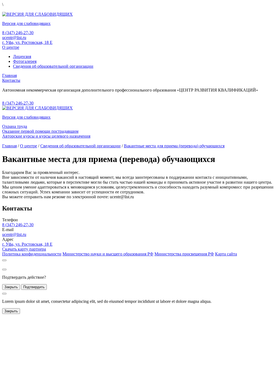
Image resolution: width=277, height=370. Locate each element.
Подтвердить (34, 287)
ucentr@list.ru (14, 37)
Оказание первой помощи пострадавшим (40, 131)
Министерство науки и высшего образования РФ (107, 254)
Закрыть (11, 287)
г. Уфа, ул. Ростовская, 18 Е (27, 42)
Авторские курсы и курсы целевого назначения (46, 136)
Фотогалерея (25, 61)
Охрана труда (14, 126)
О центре (10, 47)
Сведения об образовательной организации (53, 66)
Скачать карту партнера (24, 249)
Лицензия (22, 56)
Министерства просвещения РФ (184, 254)
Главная (9, 75)
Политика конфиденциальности (31, 254)
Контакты (11, 80)
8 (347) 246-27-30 (18, 32)
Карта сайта (226, 254)
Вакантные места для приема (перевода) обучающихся (174, 146)
